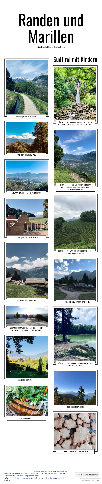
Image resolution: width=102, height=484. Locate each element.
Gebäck (60, 451)
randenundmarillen (73, 451)
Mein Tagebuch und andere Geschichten (23, 114)
